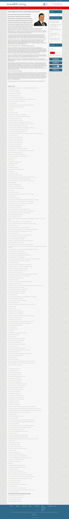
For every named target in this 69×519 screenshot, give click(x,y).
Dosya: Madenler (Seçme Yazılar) (14, 482)
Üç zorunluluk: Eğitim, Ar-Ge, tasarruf (14, 480)
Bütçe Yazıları (10, 463)
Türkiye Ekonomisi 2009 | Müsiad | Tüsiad (15, 139)
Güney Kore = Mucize (12, 308)
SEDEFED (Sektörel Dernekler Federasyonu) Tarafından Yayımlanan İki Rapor (22, 99)
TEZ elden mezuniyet (12, 450)
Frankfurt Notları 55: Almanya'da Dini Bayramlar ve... (55, 30)
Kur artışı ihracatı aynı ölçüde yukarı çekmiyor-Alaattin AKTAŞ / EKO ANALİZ (21, 419)
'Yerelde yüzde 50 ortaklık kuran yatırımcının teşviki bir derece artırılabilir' (21, 321)
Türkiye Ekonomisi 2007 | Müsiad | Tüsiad (15, 142)
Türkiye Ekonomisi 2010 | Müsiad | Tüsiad (15, 137)
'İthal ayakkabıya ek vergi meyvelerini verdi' (16, 311)
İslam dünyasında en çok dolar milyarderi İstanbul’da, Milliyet (19, 178)
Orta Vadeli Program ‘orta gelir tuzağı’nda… (16, 497)
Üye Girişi (60, 0)
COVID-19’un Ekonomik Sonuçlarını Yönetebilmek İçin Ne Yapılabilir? (20, 281)
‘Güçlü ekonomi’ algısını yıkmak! (13, 444)
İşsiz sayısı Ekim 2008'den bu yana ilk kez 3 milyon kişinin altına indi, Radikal (21, 176)
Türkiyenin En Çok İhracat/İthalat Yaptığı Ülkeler (16, 154)
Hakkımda (14, 8)
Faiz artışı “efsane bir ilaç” (12, 433)
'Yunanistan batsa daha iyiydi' (13, 452)
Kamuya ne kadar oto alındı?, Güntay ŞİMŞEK (16, 238)
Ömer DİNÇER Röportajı (12, 327)
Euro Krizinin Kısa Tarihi (12, 195)
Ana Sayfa (9, 8)
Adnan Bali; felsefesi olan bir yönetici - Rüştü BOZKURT (18, 289)
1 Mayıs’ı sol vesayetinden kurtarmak (14, 374)
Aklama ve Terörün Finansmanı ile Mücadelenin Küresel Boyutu (19, 116)
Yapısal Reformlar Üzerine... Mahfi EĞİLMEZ (15, 313)
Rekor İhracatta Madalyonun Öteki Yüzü (15, 152)
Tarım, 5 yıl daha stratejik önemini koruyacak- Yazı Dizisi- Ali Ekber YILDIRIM (21, 489)
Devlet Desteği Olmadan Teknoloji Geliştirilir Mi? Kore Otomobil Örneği (20, 201)
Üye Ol (57, 0)
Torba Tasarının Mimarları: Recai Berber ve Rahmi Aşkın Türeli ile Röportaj (21, 425)
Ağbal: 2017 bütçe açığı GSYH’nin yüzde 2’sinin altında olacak (19, 227)
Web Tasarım (33, 517)
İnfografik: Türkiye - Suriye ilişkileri (14, 197)
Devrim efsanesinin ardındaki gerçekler (15, 380)
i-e (8, 366)
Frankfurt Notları (26, 8)
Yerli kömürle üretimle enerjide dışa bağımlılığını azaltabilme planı (19, 353)
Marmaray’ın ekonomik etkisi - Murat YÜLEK (16, 459)
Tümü (51, 42)
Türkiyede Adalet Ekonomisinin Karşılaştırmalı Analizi (17, 131)
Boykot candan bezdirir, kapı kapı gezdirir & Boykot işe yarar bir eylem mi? (21, 361)
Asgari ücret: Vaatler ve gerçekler (14, 391)
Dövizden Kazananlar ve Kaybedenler (15, 501)
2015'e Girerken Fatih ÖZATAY (13, 469)
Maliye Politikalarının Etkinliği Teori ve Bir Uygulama (17, 114)
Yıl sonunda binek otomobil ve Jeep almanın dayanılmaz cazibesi (19, 478)
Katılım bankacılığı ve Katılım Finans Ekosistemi (16, 292)
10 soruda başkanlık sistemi (13, 370)
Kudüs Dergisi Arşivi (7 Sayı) (13, 279)
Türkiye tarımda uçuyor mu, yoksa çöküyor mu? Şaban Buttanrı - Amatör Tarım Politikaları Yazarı (25, 285)
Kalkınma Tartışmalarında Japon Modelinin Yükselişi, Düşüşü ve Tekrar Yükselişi (22, 223)
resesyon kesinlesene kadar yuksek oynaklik (16, 169)
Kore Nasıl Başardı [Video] (13, 328)
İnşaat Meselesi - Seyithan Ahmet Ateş (15, 283)
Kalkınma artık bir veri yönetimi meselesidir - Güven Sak (18, 268)
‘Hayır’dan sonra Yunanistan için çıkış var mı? (16, 397)
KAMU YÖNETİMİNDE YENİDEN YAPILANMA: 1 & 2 (16, 97)
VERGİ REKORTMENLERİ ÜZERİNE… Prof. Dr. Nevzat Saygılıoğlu (19, 412)
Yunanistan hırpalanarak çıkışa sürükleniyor (16, 389)
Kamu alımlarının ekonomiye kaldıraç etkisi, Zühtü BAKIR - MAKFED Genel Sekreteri (22, 229)
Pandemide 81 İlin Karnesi (12, 294)
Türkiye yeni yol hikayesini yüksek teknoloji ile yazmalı (17, 270)
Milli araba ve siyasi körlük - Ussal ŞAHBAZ (15, 298)
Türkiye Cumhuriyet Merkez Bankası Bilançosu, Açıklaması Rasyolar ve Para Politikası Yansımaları (25, 133)
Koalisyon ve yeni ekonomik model (14, 393)
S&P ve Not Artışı (11, 159)
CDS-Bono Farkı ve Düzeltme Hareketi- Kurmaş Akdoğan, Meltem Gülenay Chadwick (23, 87)
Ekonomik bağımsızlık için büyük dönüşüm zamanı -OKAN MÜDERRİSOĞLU (21, 211)
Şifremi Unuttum (58, 55)
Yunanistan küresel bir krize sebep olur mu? (16, 395)
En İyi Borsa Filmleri (11, 440)
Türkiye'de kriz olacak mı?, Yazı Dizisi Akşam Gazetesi (17, 148)
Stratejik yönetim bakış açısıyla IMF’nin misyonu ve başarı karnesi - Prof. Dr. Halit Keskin (23, 258)
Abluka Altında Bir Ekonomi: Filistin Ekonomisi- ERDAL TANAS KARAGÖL (20, 203)
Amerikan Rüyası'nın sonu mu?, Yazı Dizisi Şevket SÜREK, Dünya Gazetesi (21, 150)
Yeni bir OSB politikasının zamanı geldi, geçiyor (16, 256)
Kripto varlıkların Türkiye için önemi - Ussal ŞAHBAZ (17, 300)
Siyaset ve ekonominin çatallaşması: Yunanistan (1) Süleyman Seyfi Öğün (21, 315)
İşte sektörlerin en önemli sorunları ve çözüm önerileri (17, 448)
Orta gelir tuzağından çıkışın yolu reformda (16, 429)
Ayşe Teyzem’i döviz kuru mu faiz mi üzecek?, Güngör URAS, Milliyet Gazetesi (21, 406)
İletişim (60, 8)
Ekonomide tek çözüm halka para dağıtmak (16, 340)
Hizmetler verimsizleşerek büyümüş (14, 351)
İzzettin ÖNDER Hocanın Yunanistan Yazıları (16, 399)
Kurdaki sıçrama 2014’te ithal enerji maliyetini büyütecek (18, 435)
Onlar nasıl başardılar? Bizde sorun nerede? (16, 242)
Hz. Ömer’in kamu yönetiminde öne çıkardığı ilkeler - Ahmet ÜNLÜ (19, 231)
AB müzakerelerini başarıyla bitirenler (14, 146)
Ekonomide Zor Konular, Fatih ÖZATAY (15, 446)
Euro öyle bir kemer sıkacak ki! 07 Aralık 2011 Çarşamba (18, 156)
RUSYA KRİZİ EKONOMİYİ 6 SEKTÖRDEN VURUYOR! (17, 467)
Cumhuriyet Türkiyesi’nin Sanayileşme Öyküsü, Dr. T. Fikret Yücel (19, 255)
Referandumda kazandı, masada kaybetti (15, 355)
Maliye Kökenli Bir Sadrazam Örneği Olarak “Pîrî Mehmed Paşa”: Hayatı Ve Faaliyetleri (23, 199)
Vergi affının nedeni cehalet (13, 417)
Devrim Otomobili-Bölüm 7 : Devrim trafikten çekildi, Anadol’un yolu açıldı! (21, 363)
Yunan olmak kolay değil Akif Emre (14, 404)
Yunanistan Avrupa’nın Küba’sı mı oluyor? (15, 317)
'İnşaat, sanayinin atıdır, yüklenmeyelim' (15, 325)
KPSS (50, 8)
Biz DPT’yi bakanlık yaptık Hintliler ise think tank (16, 205)
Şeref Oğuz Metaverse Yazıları (13, 302)
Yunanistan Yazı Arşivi (12, 306)
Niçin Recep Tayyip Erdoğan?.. (13, 423)
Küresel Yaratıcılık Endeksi (12, 167)
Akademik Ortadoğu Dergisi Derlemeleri (15, 214)
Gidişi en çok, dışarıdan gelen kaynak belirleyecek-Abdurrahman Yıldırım (21, 421)
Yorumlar (39, 8)
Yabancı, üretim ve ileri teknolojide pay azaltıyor (16, 344)
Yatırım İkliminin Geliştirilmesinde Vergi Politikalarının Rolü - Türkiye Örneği (21, 123)
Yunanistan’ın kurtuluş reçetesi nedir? (14, 319)
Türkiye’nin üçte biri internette (13, 192)
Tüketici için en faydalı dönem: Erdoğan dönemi (16, 385)
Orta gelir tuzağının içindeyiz (13, 262)
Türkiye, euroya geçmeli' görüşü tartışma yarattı (16, 347)
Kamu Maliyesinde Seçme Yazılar (14, 95)
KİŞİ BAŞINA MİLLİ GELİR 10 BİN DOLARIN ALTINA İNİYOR (18, 436)
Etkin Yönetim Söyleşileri (12, 103)
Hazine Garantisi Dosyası (12, 414)
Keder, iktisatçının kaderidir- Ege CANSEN (15, 453)
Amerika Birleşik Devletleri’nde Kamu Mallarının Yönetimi (18, 129)
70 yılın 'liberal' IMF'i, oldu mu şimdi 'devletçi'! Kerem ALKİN (19, 493)
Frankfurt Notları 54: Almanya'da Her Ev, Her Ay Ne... (55, 35)
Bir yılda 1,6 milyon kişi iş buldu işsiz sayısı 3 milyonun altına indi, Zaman (21, 180)
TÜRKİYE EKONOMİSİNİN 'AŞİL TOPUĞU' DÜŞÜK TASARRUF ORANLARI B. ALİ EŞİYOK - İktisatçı (25, 410)
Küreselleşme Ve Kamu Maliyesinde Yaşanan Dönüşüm (18, 125)
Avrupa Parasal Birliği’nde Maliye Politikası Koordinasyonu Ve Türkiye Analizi (21, 127)
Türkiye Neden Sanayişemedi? (13, 491)
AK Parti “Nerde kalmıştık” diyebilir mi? (15, 342)
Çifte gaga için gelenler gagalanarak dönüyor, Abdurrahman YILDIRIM (20, 240)
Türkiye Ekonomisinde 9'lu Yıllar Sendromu (15, 272)
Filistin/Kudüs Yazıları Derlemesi (13, 334)
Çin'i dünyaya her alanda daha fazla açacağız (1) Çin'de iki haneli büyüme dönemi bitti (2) (24, 408)
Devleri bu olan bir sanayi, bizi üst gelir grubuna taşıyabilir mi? (19, 349)
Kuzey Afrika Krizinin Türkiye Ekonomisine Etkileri (16, 101)
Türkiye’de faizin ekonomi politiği (14, 442)
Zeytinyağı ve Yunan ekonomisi (13, 402)
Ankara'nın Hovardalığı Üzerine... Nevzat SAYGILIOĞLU (17, 455)
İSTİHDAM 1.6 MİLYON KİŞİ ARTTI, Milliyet (15, 175)
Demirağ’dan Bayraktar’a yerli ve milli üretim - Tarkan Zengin (19, 260)
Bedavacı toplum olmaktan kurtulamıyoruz (15, 387)
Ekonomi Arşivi (33, 8)
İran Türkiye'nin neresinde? (13, 357)
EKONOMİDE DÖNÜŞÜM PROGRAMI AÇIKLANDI (16, 465)
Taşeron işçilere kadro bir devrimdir (14, 372)
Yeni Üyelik (52, 55)
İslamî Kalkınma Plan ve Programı (14, 368)
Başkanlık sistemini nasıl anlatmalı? (14, 378)
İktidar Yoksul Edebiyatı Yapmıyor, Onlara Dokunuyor (17, 472)
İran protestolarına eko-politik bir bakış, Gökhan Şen (17, 236)
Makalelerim (19, 8)
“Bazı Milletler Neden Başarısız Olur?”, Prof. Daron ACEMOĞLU (19, 275)
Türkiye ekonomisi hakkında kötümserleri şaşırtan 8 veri (18, 431)
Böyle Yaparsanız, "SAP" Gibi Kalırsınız (15, 207)
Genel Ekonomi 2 (11, 110)
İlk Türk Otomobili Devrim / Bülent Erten (15, 364)
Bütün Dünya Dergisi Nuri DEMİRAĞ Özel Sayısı (16, 251)
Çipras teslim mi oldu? (12, 336)
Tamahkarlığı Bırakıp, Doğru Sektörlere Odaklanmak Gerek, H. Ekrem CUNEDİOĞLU (23, 274)
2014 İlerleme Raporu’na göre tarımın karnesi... (16, 495)
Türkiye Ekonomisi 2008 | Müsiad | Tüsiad (15, 140)
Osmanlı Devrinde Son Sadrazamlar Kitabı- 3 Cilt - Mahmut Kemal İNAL (20, 244)
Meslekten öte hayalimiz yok (13, 225)
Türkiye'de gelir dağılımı (12, 182)
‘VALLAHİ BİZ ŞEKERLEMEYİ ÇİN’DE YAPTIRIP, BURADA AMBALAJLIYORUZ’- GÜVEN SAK (23, 438)
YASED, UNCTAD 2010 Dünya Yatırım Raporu (16, 106)
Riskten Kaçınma (11, 171)
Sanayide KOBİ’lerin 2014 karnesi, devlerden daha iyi (17, 332)
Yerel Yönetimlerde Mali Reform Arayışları (15, 120)
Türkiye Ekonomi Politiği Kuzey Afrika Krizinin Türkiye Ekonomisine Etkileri (21, 104)
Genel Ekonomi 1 (11, 108)
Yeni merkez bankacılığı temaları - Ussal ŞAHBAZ (16, 291)
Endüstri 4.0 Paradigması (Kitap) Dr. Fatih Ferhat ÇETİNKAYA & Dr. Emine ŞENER (22, 296)
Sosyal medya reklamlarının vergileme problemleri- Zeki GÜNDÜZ (19, 427)
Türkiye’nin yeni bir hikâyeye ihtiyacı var (15, 381)
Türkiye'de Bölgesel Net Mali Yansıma (14, 118)
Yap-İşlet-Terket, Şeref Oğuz (13, 233)
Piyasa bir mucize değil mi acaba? (14, 499)
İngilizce (42, 510)
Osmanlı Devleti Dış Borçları (13, 135)
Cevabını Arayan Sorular (12, 486)
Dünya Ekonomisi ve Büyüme (13, 173)
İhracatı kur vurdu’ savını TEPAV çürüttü (15, 186)
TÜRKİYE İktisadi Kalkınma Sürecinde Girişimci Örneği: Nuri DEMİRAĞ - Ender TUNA (22, 249)
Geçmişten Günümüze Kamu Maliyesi (14, 93)
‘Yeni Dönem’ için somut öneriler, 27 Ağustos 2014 (17, 488)
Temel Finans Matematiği (12, 112)
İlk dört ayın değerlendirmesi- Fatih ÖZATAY (16, 416)
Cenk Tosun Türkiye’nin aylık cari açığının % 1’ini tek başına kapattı (20, 234)
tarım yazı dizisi (11, 330)
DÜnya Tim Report (11, 165)
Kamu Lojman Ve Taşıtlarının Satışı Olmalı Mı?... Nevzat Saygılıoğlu (20, 474)
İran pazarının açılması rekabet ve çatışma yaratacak (17, 383)
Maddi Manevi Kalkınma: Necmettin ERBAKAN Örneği (17, 253)
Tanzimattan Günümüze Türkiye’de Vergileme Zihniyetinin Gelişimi (19, 122)
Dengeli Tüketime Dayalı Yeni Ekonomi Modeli (16, 287)
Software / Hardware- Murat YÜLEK (14, 461)
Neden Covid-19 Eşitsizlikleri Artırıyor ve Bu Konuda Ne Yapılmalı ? (19, 221)
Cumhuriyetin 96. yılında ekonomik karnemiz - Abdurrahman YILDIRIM (20, 266)
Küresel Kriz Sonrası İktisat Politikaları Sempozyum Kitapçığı (18, 209)
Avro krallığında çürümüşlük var (13, 400)
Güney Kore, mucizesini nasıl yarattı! (14, 310)
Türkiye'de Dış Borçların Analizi (13, 89)
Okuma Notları (44, 8)
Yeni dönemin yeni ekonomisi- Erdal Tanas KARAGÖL (17, 484)
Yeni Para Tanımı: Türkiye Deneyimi (14, 91)
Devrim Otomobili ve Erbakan (13, 359)
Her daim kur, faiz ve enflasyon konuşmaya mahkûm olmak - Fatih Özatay (21, 304)
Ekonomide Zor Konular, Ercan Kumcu (15, 144)
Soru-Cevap (43, 509)
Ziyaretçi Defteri (55, 8)
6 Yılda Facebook (11, 190)
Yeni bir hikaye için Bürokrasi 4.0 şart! (14, 216)
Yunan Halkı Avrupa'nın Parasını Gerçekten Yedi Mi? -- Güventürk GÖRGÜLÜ (21, 476)
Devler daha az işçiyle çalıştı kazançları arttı (16, 188)
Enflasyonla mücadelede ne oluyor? (14, 184)
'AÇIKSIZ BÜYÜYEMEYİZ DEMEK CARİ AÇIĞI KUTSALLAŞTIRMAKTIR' (19, 323)
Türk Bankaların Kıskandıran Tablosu (14, 161)
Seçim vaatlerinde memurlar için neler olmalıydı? (16, 338)
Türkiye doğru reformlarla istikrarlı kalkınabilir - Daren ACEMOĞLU (19, 264)
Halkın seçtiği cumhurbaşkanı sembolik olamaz (16, 376)
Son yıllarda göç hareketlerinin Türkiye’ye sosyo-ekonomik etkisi (19, 457)
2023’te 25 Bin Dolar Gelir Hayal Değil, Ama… (16, 277)
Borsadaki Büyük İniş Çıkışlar (13, 163)
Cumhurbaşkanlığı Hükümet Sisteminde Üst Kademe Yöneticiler (19, 212)
